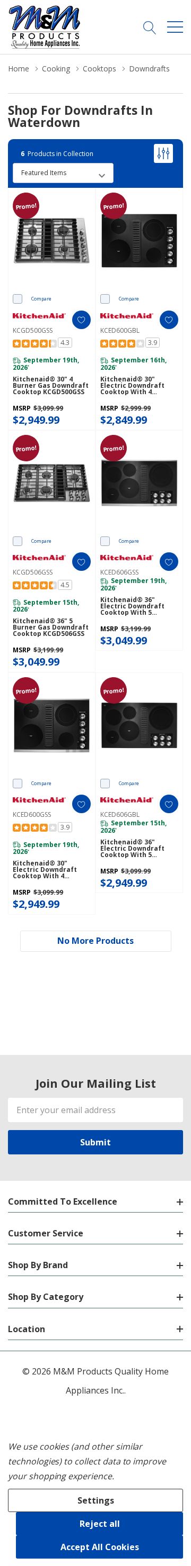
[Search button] (150, 27)
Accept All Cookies (99, 1547)
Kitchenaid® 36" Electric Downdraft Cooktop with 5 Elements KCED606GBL (137, 848)
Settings (95, 1500)
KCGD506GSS (33, 572)
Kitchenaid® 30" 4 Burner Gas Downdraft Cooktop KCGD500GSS (51, 385)
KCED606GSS (119, 572)
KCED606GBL (120, 814)
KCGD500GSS (33, 330)
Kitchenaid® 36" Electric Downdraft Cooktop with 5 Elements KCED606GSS (137, 606)
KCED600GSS (32, 814)
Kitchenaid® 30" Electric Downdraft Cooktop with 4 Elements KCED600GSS (49, 869)
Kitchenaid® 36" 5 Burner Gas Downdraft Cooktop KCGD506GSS (51, 627)
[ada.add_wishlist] (81, 320)
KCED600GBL (120, 330)
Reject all (100, 1523)
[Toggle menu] (175, 27)
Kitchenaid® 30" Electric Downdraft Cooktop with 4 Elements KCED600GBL (137, 385)
